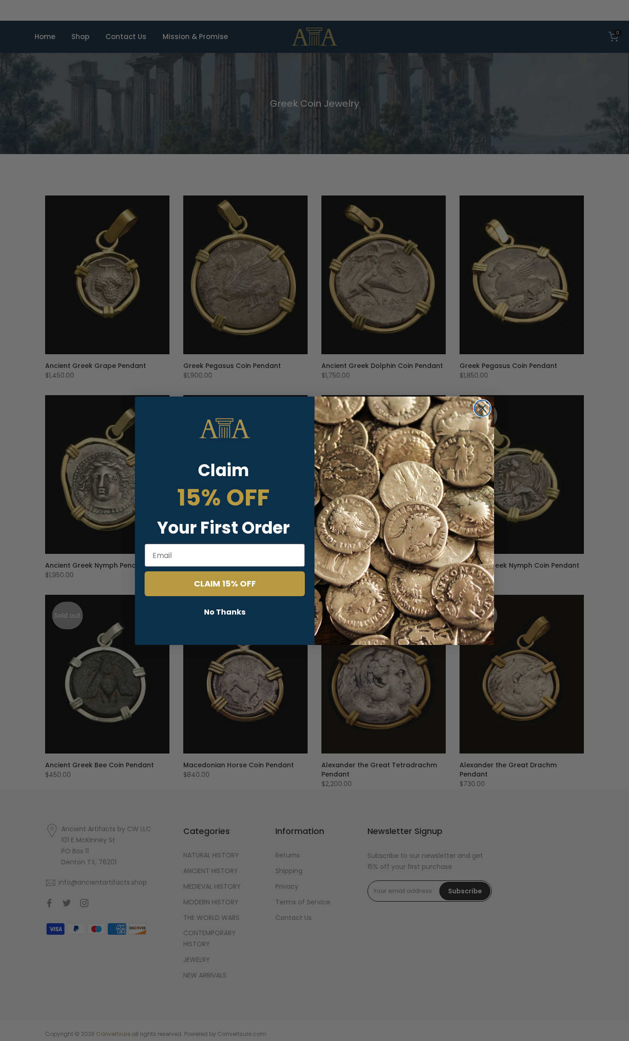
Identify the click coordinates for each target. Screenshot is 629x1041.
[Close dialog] (482, 408)
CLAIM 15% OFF (225, 583)
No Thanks (224, 612)
